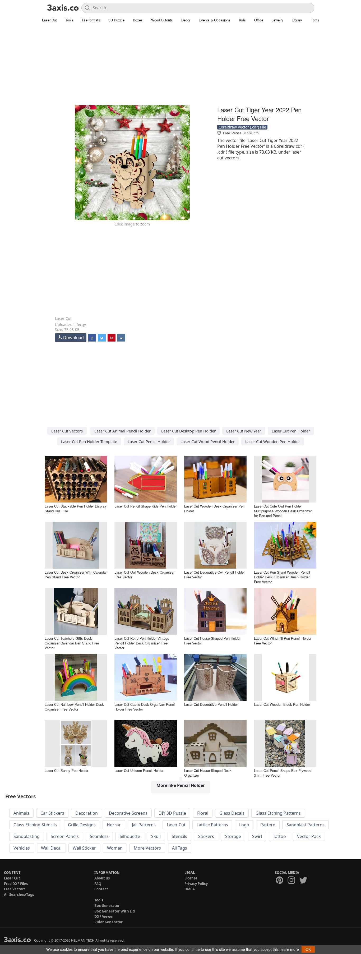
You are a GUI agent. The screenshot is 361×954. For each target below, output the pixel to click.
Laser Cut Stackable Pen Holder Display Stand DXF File (75, 508)
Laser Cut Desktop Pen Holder (188, 431)
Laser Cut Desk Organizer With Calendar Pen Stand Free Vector (76, 574)
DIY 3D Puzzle (172, 813)
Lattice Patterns (212, 825)
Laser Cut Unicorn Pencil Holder (138, 770)
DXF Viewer (104, 916)
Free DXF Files (16, 883)
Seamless (99, 836)
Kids (242, 19)
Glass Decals (231, 813)
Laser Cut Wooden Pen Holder (272, 441)
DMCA (189, 889)
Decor (185, 19)
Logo (244, 825)
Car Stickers (52, 813)
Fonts (315, 19)
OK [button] (308, 949)
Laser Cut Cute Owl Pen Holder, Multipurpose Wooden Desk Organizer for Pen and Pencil (283, 511)
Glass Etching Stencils (35, 825)
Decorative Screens (128, 813)
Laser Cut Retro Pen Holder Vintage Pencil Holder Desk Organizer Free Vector (141, 643)
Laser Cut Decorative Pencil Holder (211, 704)
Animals (21, 813)
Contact (101, 889)
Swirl (257, 836)
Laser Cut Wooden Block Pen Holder (282, 704)
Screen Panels (65, 836)
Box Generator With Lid (114, 911)
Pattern (267, 825)
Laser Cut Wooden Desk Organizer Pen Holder (214, 508)
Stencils (179, 836)
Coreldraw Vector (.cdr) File (242, 127)
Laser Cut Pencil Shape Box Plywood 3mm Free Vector (282, 773)
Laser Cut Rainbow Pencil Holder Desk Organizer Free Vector (74, 707)
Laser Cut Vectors (67, 431)
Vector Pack (309, 836)
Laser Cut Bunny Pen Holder (66, 770)
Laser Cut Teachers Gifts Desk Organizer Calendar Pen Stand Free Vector (72, 643)
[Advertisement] (180, 67)
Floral (202, 813)
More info (251, 133)
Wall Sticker (84, 848)
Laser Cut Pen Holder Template (89, 441)
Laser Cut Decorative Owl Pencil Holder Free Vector (214, 574)
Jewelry (277, 19)
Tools (69, 19)
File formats (91, 19)
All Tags (179, 848)
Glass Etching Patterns (278, 813)
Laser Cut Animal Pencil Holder (122, 431)
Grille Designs (82, 825)
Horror (114, 825)
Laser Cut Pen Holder (291, 431)
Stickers (206, 836)
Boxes (138, 19)
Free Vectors (14, 889)
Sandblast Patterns (305, 825)
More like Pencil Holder (180, 785)
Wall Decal (51, 848)
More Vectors (147, 848)
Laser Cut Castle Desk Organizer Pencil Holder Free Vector (144, 707)
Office (258, 19)
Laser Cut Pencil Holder (149, 441)
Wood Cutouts (162, 19)
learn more (290, 949)
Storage (233, 836)
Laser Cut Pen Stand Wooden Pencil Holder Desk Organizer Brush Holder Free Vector (282, 577)
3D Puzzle (116, 19)
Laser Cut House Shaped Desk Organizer (208, 773)
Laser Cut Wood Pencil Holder (208, 441)
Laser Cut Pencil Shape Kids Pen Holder (145, 506)
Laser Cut (49, 19)
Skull (156, 836)
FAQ (97, 883)
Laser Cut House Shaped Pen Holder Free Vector (212, 641)
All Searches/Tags (19, 894)
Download (73, 337)
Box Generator (107, 905)
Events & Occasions (214, 19)
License (190, 878)
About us (102, 878)
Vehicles (21, 848)
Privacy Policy (196, 883)
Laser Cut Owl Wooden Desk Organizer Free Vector (144, 574)
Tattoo (279, 836)
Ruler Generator (108, 922)
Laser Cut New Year (243, 431)
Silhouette (130, 836)
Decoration (86, 813)
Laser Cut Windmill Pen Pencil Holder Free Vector (282, 641)
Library (297, 19)
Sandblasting (26, 836)
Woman (115, 848)
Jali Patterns (144, 825)
